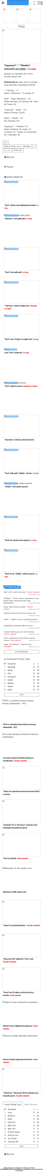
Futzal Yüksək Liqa (13, 1104)
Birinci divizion (31, 1104)
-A (34, 146)
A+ (9, 150)
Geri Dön (18, 150)
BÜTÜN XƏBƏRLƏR (21, 652)
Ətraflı (22, 694)
